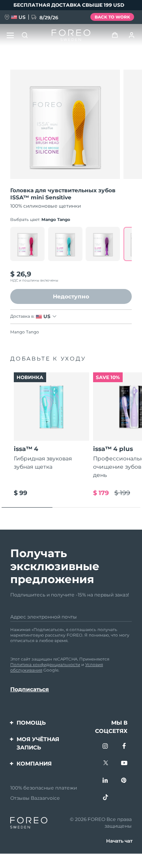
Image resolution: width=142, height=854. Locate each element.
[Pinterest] (124, 781)
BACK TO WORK (112, 17)
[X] (106, 763)
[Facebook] (124, 747)
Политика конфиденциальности (45, 664)
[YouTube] (124, 763)
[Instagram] (106, 747)
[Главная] (71, 35)
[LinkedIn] (106, 781)
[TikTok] (106, 798)
